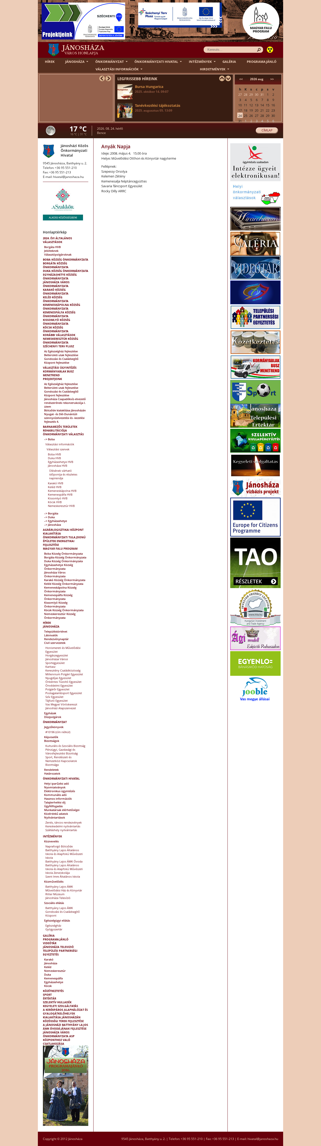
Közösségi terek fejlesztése (63, 1021)
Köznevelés (51, 841)
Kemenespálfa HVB (60, 494)
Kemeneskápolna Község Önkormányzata (61, 306)
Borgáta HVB (52, 247)
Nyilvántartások (54, 817)
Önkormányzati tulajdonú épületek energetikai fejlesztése (64, 541)
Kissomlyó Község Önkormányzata (56, 321)
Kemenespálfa (53, 978)
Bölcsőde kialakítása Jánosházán (65, 410)
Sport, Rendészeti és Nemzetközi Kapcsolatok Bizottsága (61, 761)
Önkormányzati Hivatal (156, 61)
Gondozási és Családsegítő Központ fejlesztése (61, 360)
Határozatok (52, 773)
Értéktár (49, 998)
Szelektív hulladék (57, 1002)
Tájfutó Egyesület (56, 700)
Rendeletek (51, 770)
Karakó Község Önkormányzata (55, 291)
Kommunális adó (55, 795)
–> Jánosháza (52, 525)
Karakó (48, 959)
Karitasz (50, 666)
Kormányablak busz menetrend (58, 373)
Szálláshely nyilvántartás (61, 830)
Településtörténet (55, 631)
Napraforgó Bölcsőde (59, 846)
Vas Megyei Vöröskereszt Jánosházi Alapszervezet (61, 706)
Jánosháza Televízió (57, 898)
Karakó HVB (55, 483)
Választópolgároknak (57, 254)
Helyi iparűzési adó (56, 783)
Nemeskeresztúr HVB (61, 506)
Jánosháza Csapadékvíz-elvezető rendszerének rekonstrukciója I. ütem (65, 402)
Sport (47, 994)
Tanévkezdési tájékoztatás (157, 108)
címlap (267, 130)
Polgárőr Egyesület (57, 689)
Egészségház (53, 925)
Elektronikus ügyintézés (59, 791)
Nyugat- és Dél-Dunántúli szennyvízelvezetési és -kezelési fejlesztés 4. (64, 417)
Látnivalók (51, 635)
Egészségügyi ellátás (57, 920)
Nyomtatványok (54, 787)
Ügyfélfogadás (53, 806)
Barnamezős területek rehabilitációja (60, 428)
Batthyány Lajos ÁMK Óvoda (64, 861)
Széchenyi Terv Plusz (58, 346)
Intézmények (200, 61)
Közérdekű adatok (56, 814)
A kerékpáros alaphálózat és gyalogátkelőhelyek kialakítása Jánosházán (65, 1013)
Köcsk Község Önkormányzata (55, 329)
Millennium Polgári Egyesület (64, 674)
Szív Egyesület (54, 697)
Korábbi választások (59, 335)
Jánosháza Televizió (58, 947)
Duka (47, 974)
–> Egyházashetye (55, 521)
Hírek (50, 61)
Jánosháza (75, 61)
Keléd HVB (54, 487)
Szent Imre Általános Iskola (62, 876)
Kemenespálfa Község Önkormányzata (59, 314)
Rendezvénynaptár (56, 639)
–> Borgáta (51, 513)
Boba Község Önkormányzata (65, 259)
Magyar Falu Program (60, 548)
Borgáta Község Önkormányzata (55, 265)
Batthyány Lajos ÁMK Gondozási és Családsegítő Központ (62, 911)
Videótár (49, 943)
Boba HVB (54, 454)
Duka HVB (54, 458)
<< (241, 79)
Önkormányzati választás (63, 434)
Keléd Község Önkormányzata (55, 299)
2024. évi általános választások (57, 240)
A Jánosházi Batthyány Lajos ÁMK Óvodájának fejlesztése (65, 1026)
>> (272, 79)
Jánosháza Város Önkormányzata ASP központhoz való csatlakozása (58, 1037)
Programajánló (261, 61)
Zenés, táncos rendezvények (63, 822)
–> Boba (49, 439)
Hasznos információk (58, 798)
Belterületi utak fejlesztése (61, 355)
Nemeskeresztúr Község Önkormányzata (60, 340)
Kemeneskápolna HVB (62, 491)
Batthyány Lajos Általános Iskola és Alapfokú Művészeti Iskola (64, 854)
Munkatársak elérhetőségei (61, 810)
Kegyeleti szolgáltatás (60, 1006)
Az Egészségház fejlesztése (61, 351)
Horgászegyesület (56, 655)
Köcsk (48, 986)
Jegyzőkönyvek (53, 727)
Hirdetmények (212, 69)
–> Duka (49, 517)
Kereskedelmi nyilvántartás (62, 826)
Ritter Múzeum (54, 894)
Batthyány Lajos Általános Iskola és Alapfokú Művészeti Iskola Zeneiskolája (64, 869)
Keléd (47, 967)
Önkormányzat (109, 61)
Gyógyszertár (53, 929)
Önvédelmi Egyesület (59, 685)
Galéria (229, 61)
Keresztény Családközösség (63, 670)
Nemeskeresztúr (55, 971)
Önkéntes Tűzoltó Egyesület (63, 682)
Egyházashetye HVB (60, 462)
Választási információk (117, 69)
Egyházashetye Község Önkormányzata (60, 276)
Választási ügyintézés (59, 367)
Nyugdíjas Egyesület (58, 678)
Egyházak (50, 713)
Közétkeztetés (53, 991)
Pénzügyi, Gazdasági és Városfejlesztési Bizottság (61, 751)
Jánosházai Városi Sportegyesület (56, 661)
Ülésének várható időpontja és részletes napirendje (63, 474)
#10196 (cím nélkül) (57, 732)
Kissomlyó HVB (57, 498)
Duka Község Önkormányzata (65, 271)
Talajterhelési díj (54, 802)
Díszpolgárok (52, 717)
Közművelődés (53, 881)
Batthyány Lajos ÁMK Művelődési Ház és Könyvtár (63, 888)
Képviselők (51, 737)
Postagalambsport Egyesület (63, 693)
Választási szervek (58, 449)
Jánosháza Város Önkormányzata (56, 284)
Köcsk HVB (55, 502)
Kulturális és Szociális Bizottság (65, 746)
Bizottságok (51, 741)
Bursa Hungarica (152, 89)
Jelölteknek (51, 251)
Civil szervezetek (54, 643)
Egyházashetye (53, 982)
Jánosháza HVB (57, 465)
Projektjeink (52, 379)
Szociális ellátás (54, 903)
